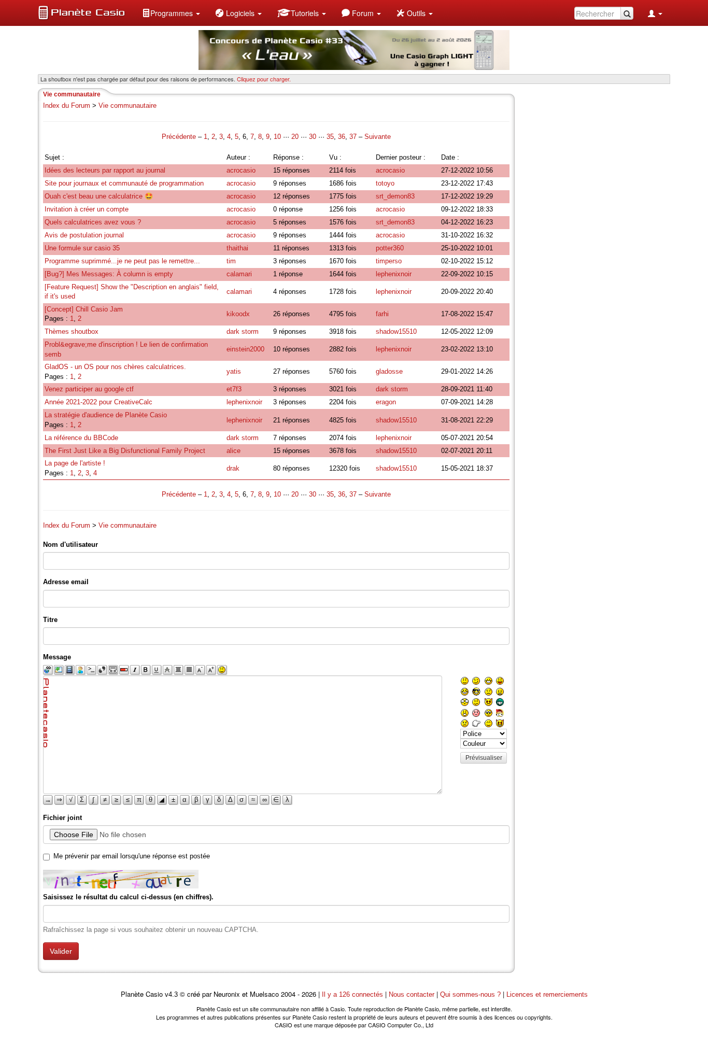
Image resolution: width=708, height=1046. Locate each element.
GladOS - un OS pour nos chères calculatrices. (115, 367)
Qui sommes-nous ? (470, 994)
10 (277, 136)
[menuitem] (171, 13)
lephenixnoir (394, 274)
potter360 (390, 248)
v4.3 (171, 994)
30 (312, 136)
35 (330, 136)
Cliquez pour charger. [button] (264, 79)
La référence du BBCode (81, 438)
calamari (239, 274)
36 (341, 136)
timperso (389, 261)
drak (232, 468)
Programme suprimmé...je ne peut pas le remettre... (122, 261)
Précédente (180, 136)
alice (233, 451)
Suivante (377, 136)
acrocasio (241, 170)
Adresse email (66, 582)
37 (353, 136)
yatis (233, 371)
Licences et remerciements (547, 994)
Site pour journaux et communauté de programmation (124, 183)
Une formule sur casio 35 (82, 248)
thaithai (237, 248)
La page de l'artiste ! (75, 463)
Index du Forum (66, 105)
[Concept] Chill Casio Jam (84, 309)
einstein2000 (245, 349)
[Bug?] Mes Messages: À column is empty (109, 274)
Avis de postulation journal (84, 235)
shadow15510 (396, 331)
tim (231, 261)
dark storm (242, 331)
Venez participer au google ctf (89, 389)
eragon (386, 402)
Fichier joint (62, 818)
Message (57, 657)
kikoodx (238, 314)
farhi (382, 314)
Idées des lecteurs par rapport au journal (105, 170)
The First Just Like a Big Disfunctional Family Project (125, 451)
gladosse (389, 371)
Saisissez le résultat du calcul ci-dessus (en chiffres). (128, 897)
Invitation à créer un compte (87, 209)
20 (295, 136)
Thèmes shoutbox (71, 331)
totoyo (385, 183)
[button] (171, 13)
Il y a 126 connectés (353, 994)
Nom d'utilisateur (70, 544)
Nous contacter (411, 994)
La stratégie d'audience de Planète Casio (106, 415)
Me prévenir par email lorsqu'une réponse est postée (131, 856)
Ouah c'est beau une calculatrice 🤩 (99, 196)
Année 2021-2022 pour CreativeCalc (98, 402)
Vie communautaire (127, 105)
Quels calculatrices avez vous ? (93, 222)
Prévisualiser (483, 757)
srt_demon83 (395, 196)
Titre (50, 620)
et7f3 (234, 389)
